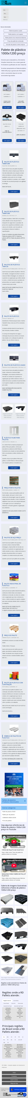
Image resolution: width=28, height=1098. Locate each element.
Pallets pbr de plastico (8, 814)
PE (7, 1039)
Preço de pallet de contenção (15, 41)
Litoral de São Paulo (18, 1006)
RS (4, 1039)
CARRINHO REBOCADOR (9, 817)
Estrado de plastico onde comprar (15, 44)
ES (11, 1037)
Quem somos (14, 1080)
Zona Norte (15, 1000)
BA (11, 1039)
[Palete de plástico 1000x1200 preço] (7, 88)
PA (8, 1042)
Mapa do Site (14, 1083)
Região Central (7, 1000)
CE (15, 1039)
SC (22, 1037)
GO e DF (20, 1039)
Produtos (14, 1076)
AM (4, 1042)
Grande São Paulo (8, 1006)
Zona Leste (20, 1003)
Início (14, 1072)
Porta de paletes (7, 820)
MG (8, 1037)
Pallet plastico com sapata (15, 34)
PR (19, 1037)
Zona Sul (13, 1003)
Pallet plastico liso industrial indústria (15, 37)
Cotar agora (7, 107)
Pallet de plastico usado (15, 31)
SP (15, 1037)
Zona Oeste (6, 1003)
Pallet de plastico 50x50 (8, 811)
